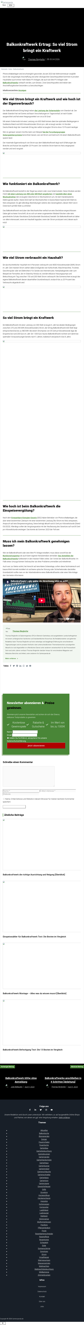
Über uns (42, 1301)
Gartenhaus (44, 1163)
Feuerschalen (44, 1142)
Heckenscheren (44, 1198)
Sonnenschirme (44, 1248)
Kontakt (42, 1297)
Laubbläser (44, 1210)
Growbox (44, 1192)
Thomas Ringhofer (36, 59)
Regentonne (44, 1240)
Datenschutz (42, 1292)
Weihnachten (44, 1266)
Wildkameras (44, 1272)
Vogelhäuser (44, 1257)
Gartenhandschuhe (44, 1160)
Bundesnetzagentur (11, 556)
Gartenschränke (44, 1175)
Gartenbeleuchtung (44, 1151)
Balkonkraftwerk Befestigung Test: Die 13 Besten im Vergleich (32, 1049)
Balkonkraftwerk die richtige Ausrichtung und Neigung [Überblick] (34, 874)
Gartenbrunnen (44, 1154)
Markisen (44, 1216)
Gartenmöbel (44, 1169)
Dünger (44, 1139)
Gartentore (44, 1181)
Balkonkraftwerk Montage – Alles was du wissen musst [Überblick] (34, 993)
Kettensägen (44, 1204)
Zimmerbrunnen (44, 1275)
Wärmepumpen (44, 1260)
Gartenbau (44, 1148)
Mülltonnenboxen (44, 1222)
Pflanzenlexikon (44, 1228)
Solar (10, 69)
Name (9, 732)
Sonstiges (44, 1251)
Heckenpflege (44, 1195)
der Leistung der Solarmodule (47, 110)
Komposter (44, 1207)
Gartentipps (44, 1178)
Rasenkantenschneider (44, 1234)
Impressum (42, 1286)
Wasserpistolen (44, 1263)
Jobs (42, 1306)
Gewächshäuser (44, 1186)
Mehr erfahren (64, 1117)
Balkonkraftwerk (18, 69)
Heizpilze (44, 1201)
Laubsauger (44, 1213)
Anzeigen (22, 90)
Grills (44, 1189)
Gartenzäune (44, 1183)
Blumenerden (44, 1136)
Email (9, 735)
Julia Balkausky (17, 1087)
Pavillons (44, 1225)
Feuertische (44, 1145)
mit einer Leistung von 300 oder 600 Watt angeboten (30, 194)
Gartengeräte (44, 1157)
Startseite (4, 69)
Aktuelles (44, 1130)
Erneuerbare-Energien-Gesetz (24, 518)
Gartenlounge (44, 1166)
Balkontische (44, 1133)
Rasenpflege (44, 1237)
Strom (44, 1254)
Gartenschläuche (44, 1172)
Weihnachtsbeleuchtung (44, 1269)
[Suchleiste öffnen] (4, 5)
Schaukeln (44, 1242)
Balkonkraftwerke (10, 83)
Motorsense (44, 1219)
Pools (44, 1231)
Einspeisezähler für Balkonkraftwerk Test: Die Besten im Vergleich (34, 936)
